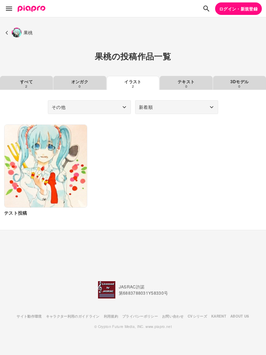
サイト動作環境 (29, 316)
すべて (26, 83)
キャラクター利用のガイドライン (73, 316)
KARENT (218, 316)
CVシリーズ (197, 316)
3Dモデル (239, 83)
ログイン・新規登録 (238, 9)
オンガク (79, 83)
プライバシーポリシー (140, 316)
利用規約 (111, 316)
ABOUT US (239, 316)
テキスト (186, 83)
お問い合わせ (173, 316)
